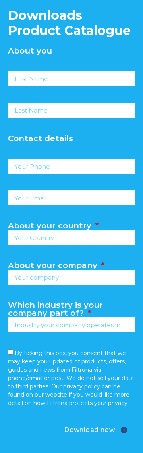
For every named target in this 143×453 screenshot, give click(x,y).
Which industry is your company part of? (55, 309)
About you (30, 51)
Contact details (40, 138)
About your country (51, 226)
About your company (54, 265)
